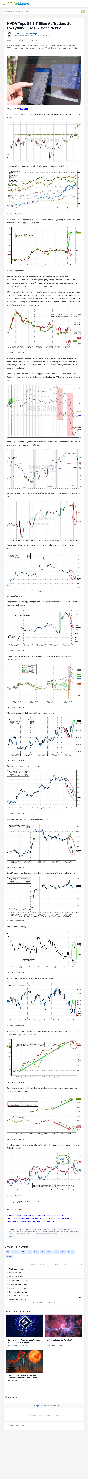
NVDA (9, 114)
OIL (42, 1252)
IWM (35, 1252)
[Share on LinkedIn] (23, 40)
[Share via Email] (31, 40)
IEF (29, 1252)
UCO (49, 1252)
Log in (30, 1406)
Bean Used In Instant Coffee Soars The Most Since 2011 (31, 1222)
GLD (23, 1252)
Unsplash (24, 109)
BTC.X (71, 1252)
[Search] (83, 11)
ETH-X (9, 1256)
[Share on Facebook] (27, 40)
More (11, 1236)
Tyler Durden (20, 34)
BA (16, 493)
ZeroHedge (32, 34)
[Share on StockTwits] (19, 40)
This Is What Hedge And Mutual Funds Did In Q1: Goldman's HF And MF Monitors (41, 1218)
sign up (39, 1406)
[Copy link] (36, 40)
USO (56, 1252)
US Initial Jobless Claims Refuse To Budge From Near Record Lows (35, 1215)
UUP (63, 1252)
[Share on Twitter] (14, 40)
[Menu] (4, 3)
